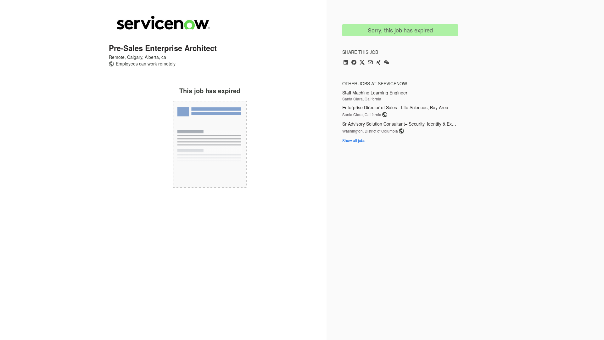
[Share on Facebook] (353, 62)
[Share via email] (370, 62)
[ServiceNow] (163, 22)
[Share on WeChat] (386, 62)
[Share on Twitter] (362, 62)
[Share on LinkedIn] (345, 62)
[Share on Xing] (378, 62)
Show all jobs (353, 140)
